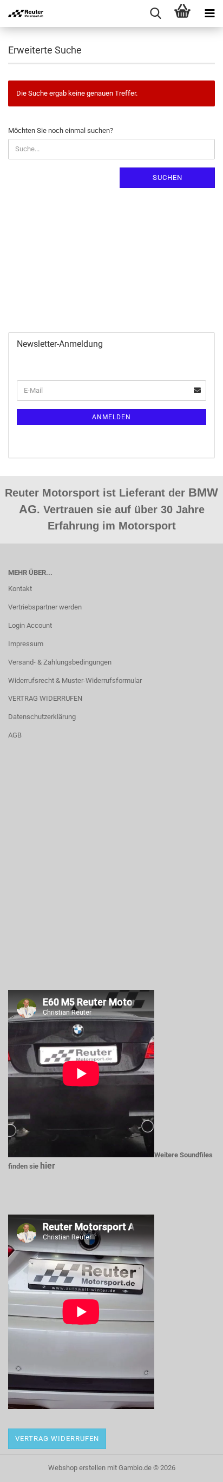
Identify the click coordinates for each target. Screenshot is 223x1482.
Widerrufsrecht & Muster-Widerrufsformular (75, 680)
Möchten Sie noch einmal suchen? (60, 130)
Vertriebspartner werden (45, 607)
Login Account (30, 625)
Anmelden (111, 417)
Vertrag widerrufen (57, 1438)
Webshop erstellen (77, 1468)
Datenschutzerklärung (42, 717)
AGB (15, 735)
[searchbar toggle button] (155, 13)
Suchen (167, 177)
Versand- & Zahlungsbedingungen (60, 662)
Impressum (25, 644)
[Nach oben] (193, 1465)
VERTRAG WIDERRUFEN (45, 698)
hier (47, 1166)
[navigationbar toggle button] (209, 13)
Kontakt (20, 589)
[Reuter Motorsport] (21, 13)
